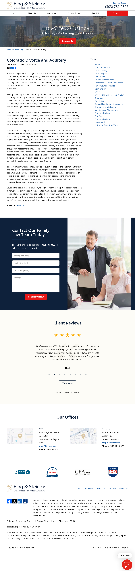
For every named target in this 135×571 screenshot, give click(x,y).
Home (14, 13)
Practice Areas (74, 13)
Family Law (100, 101)
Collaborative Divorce (104, 79)
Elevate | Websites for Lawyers (110, 547)
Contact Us (117, 13)
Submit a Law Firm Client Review (67, 392)
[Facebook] (9, 501)
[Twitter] (14, 501)
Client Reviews (68, 323)
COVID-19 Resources (104, 67)
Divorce (20, 205)
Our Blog (99, 116)
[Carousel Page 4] (65, 374)
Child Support (101, 73)
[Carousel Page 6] (75, 374)
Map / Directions (47, 446)
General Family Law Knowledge (109, 104)
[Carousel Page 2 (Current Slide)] (54, 374)
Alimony (98, 64)
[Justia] (25, 501)
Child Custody (101, 70)
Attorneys (51, 13)
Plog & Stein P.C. (31, 547)
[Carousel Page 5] (70, 374)
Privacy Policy (101, 488)
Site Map (112, 488)
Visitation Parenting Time (106, 125)
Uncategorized (101, 122)
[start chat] (127, 564)
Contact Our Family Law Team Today (30, 232)
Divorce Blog (18, 50)
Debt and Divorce (102, 89)
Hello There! (125, 556)
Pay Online (96, 13)
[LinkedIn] (20, 501)
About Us (32, 13)
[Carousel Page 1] (49, 374)
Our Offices (67, 417)
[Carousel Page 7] (80, 374)
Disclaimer (89, 488)
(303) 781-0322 (116, 6)
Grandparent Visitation (105, 107)
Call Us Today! (120, 3)
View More (67, 383)
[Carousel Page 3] (59, 374)
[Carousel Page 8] (86, 374)
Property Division (102, 119)
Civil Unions (100, 76)
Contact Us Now (36, 297)
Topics (94, 59)
